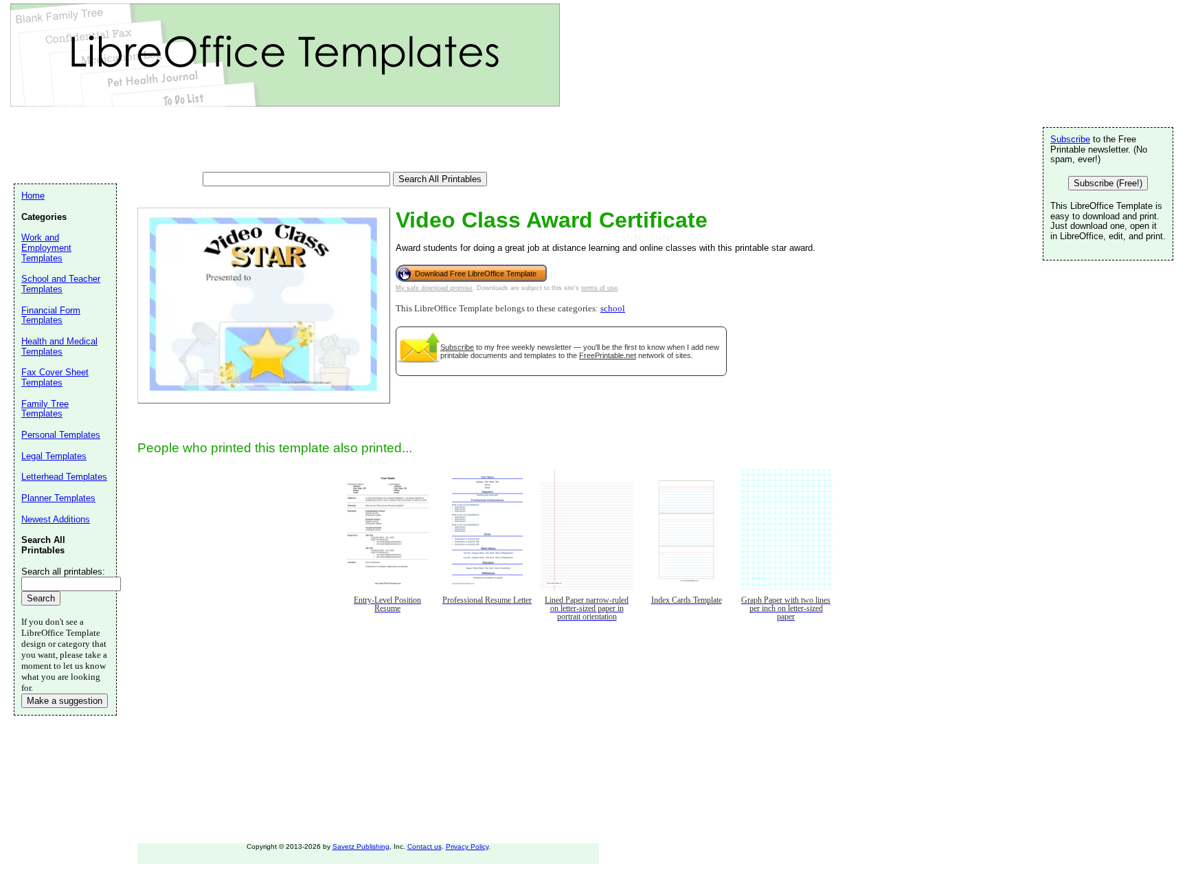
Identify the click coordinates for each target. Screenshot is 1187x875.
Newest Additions (55, 519)
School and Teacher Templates (60, 284)
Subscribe (457, 347)
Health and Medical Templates (59, 346)
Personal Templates (60, 435)
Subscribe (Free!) (1108, 183)
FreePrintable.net (607, 355)
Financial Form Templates (50, 315)
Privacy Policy (467, 846)
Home (33, 195)
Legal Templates (54, 456)
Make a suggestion (64, 701)
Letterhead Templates (64, 477)
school (612, 308)
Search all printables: (63, 571)
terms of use (599, 288)
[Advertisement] (264, 141)
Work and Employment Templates (46, 247)
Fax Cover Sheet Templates (55, 377)
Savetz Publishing (360, 846)
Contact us (424, 846)
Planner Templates (58, 498)
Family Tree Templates (45, 409)
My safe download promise (434, 288)
